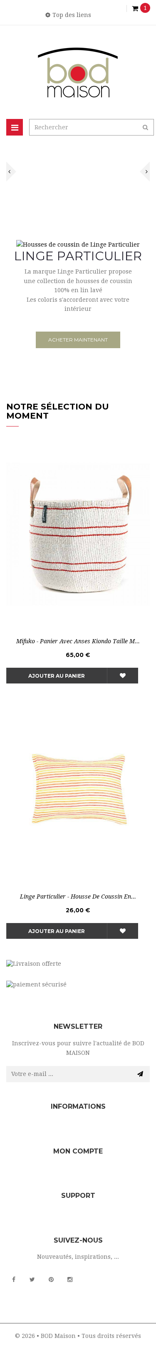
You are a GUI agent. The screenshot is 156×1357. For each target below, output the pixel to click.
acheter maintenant (78, 340)
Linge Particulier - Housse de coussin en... (78, 896)
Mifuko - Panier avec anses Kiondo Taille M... (78, 641)
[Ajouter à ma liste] (123, 675)
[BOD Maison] (78, 72)
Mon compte (78, 1151)
